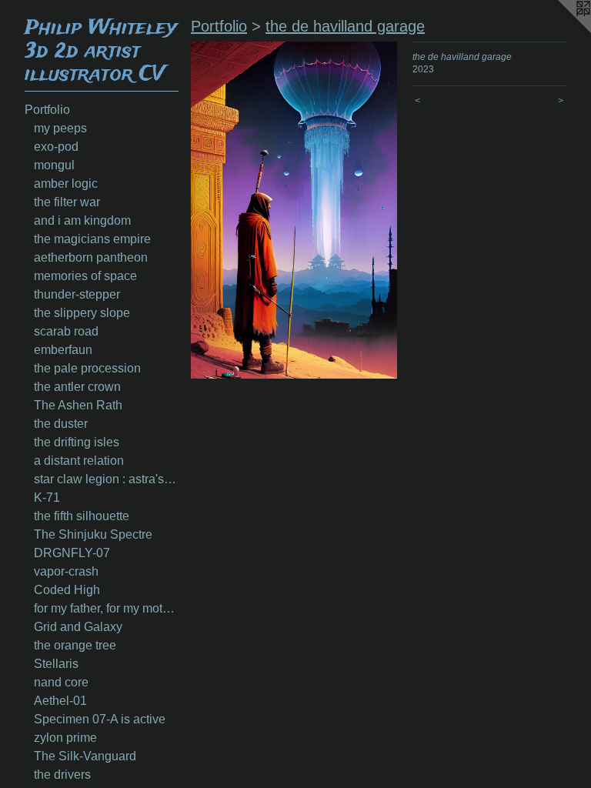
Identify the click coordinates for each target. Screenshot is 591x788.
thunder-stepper (77, 294)
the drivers (62, 774)
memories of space (85, 275)
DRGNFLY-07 (72, 552)
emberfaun (63, 349)
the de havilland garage (345, 26)
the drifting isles (76, 442)
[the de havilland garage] (294, 210)
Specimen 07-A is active (99, 719)
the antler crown (77, 386)
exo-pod (56, 146)
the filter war (67, 202)
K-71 (47, 497)
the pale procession (87, 368)
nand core (61, 682)
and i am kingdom (82, 220)
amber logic (66, 183)
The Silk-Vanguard (85, 756)
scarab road (66, 331)
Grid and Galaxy (78, 626)
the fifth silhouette (81, 516)
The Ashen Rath (78, 405)
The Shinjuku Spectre (93, 534)
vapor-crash (66, 571)
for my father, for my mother (106, 608)
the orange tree (75, 645)
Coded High (67, 589)
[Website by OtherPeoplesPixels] (560, 31)
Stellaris (56, 663)
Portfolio (47, 109)
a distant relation (79, 460)
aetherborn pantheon (91, 257)
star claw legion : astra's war (106, 479)
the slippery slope (82, 312)
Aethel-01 (60, 700)
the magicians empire (92, 238)
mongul (54, 165)
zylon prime (65, 737)
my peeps (60, 128)
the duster (61, 423)
